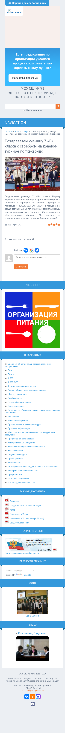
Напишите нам (34, 110)
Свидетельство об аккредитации (25, 505)
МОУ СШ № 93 (32, 88)
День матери (33, 616)
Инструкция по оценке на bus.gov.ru (22, 553)
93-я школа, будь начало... (35, 633)
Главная (8, 131)
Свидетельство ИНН (19, 523)
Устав (12, 510)
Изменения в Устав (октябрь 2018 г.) (26, 518)
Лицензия (14, 501)
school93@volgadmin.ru (33, 690)
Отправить (21, 267)
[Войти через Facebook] (37, 250)
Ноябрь (25, 131)
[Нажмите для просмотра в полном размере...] (32, 193)
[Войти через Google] (31, 250)
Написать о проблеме (25, 78)
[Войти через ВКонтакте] (26, 250)
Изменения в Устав (18, 514)
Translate (26, 575)
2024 (17, 131)
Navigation (15, 122)
